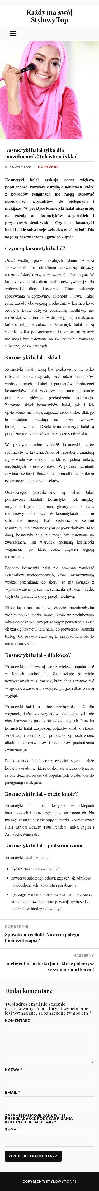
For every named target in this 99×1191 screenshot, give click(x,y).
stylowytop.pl (61, 1181)
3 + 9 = (10, 1129)
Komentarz (17, 1021)
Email (12, 1092)
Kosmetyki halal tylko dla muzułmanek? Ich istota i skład (41, 153)
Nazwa (13, 1069)
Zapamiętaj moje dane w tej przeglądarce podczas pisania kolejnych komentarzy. (39, 1119)
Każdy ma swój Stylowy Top (49, 16)
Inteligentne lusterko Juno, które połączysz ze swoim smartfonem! (49, 966)
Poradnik (48, 166)
